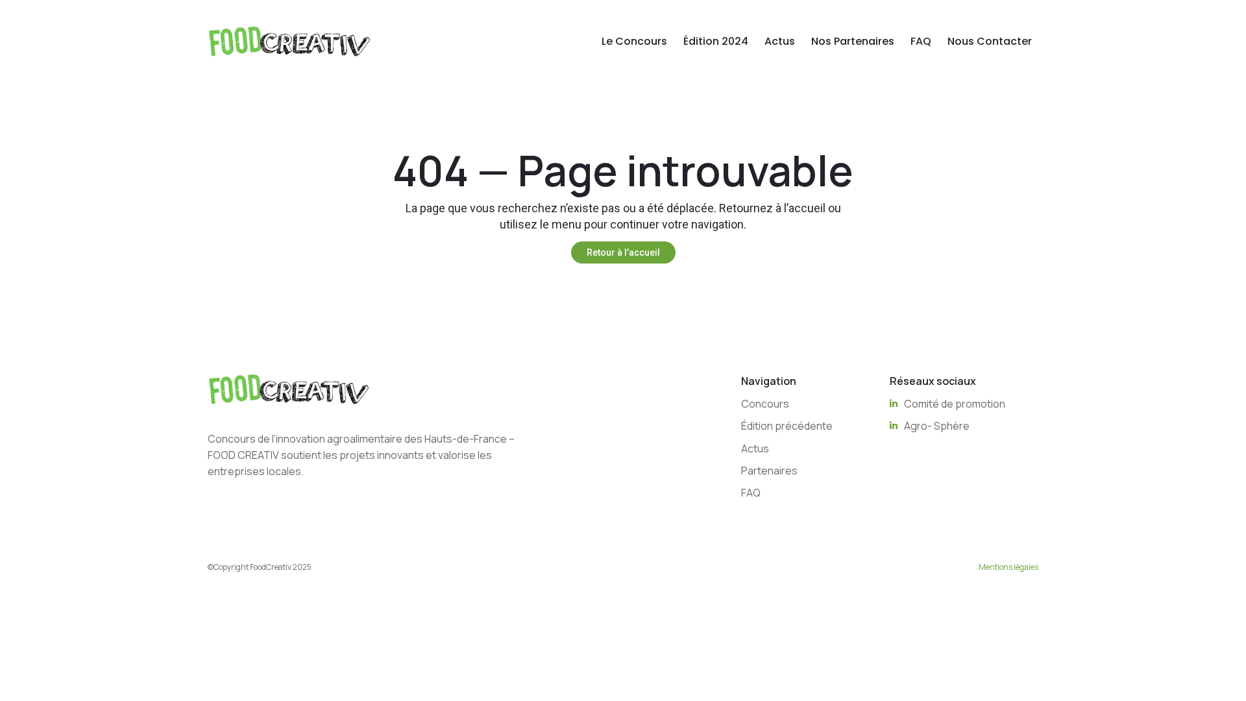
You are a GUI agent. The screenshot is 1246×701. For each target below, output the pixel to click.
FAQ (920, 41)
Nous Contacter (989, 41)
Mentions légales (1008, 566)
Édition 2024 (715, 41)
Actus (779, 41)
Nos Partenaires (852, 41)
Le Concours (634, 41)
